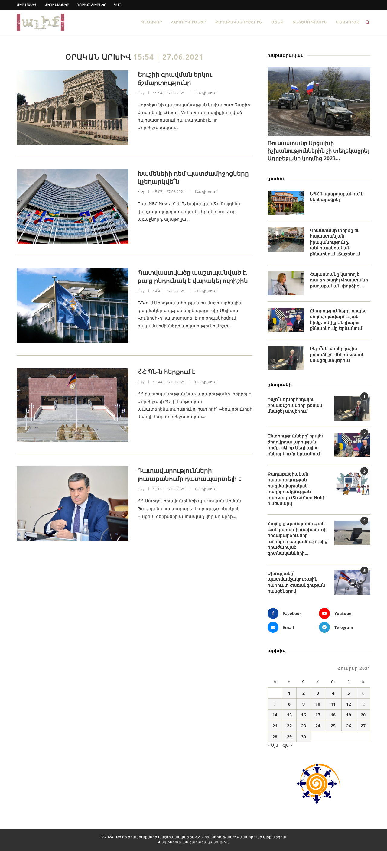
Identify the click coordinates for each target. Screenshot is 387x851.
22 (289, 726)
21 (274, 726)
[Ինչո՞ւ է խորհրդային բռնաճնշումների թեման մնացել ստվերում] (286, 358)
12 (348, 704)
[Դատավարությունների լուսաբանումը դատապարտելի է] (72, 503)
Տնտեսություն (310, 21)
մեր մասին (27, 4)
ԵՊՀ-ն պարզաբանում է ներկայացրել (336, 197)
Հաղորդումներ (188, 21)
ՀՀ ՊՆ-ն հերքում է (166, 372)
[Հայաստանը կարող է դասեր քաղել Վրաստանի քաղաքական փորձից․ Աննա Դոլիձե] (286, 283)
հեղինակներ (57, 4)
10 (317, 704)
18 (333, 715)
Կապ (118, 4)
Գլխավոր (151, 21)
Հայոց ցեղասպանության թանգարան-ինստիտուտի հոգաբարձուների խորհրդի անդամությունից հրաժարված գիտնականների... (297, 538)
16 (303, 715)
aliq (141, 93)
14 (274, 715)
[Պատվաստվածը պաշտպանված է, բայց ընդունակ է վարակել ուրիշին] (72, 305)
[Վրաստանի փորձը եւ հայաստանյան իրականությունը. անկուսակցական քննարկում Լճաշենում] (286, 239)
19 (348, 715)
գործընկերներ (91, 4)
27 (363, 726)
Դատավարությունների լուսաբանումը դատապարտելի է (189, 474)
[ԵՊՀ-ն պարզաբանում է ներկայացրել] (286, 203)
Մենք (277, 21)
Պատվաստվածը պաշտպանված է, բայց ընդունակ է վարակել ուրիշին (193, 276)
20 (363, 715)
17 (317, 715)
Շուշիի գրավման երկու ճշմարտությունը (175, 78)
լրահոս (277, 178)
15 (289, 715)
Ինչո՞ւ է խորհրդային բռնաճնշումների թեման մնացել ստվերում (337, 354)
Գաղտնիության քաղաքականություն (194, 842)
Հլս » (287, 745)
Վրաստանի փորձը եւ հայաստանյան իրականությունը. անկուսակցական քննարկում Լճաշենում (335, 242)
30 (303, 736)
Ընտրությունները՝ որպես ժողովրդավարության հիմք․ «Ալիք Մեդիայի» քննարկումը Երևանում (338, 319)
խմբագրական (286, 55)
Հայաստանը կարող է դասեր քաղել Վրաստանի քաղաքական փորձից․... (339, 280)
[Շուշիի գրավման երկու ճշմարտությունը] (72, 107)
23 (303, 726)
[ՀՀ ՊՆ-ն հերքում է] (72, 405)
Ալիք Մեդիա (274, 837)
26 (348, 726)
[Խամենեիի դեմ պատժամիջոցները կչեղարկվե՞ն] (72, 206)
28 (274, 736)
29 (289, 736)
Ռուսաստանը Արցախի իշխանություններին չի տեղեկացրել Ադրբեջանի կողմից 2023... (318, 150)
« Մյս (273, 745)
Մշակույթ (348, 21)
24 (317, 726)
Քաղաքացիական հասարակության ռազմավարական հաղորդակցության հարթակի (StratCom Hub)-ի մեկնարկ (297, 488)
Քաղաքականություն (238, 21)
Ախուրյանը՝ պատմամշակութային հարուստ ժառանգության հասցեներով (296, 582)
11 (333, 704)
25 (333, 726)
